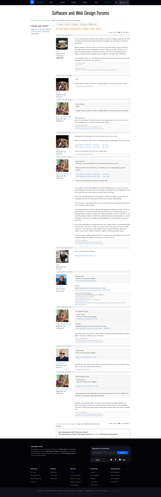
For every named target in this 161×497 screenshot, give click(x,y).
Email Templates (115, 475)
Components (114, 482)
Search (60, 24)
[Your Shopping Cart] (116, 2)
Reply (75, 24)
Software (62, 2)
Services (73, 468)
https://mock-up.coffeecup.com (109, 69)
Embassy (93, 478)
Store (96, 2)
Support (85, 2)
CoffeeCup (33, 468)
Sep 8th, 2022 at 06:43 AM (64, 272)
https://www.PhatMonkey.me (82, 369)
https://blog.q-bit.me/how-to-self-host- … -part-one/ (91, 145)
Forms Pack (53, 475)
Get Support (81, 490)
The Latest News (35, 475)
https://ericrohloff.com (80, 304)
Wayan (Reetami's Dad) (63, 116)
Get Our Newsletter (35, 478)
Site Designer (46, 20)
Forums (38, 20)
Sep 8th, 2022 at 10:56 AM (64, 346)
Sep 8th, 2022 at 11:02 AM (64, 372)
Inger (57, 51)
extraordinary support (69, 453)
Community (94, 468)
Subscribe (84, 24)
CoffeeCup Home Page (49, 490)
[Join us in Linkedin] (124, 460)
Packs (51, 2)
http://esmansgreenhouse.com (83, 298)
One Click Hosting (75, 475)
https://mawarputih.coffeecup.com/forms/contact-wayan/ (89, 128)
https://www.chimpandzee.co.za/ (85, 255)
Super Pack (53, 478)
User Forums (94, 482)
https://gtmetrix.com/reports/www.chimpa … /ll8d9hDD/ (92, 290)
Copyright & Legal (89, 490)
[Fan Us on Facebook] (115, 460)
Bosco (58, 92)
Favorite (93, 24)
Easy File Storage (75, 478)
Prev (110, 32)
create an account (36, 31)
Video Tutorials (95, 475)
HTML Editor (107, 2)
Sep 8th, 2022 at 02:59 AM (64, 247)
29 (121, 32)
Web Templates (115, 472)
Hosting (73, 2)
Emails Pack (53, 472)
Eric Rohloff (59, 287)
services (63, 451)
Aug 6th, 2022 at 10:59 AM (64, 75)
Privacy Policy (86, 493)
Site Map (104, 490)
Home (33, 20)
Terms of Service (96, 493)
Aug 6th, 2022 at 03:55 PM (64, 99)
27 (116, 32)
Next (126, 32)
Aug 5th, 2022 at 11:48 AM (64, 35)
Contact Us (33, 482)
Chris (57, 265)
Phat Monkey (60, 363)
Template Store (115, 468)
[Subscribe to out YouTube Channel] (120, 460)
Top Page (39, 490)
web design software (52, 451)
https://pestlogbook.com (81, 301)
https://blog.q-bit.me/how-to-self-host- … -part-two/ (91, 147)
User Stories (94, 485)
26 (114, 32)
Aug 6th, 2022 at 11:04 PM (64, 157)
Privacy (98, 490)
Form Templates (115, 478)
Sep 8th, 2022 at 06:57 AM (64, 307)
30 (124, 32)
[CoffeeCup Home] (40, 2)
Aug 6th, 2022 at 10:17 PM (64, 132)
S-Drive (72, 472)
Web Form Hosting (75, 482)
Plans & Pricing (74, 485)
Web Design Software (70, 490)
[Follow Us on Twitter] (111, 460)
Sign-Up (122, 452)
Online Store (60, 490)
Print (68, 24)
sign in (37, 29)
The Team (33, 472)
